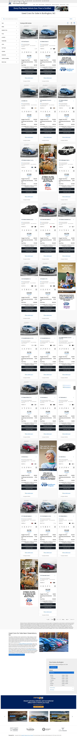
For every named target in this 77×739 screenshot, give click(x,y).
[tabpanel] (17, 716)
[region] (29, 62)
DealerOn (22, 735)
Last (67, 619)
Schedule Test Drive (29, 70)
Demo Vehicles (41, 4)
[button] (37, 32)
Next (63, 619)
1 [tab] (37, 723)
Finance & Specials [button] (55, 4)
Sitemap (26, 735)
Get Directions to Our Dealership (16, 654)
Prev (52, 619)
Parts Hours (52, 689)
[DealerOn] (11, 735)
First (48, 619)
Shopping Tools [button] (48, 4)
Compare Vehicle (26, 81)
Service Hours (52, 687)
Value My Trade (29, 73)
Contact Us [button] (53, 667)
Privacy (29, 735)
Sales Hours (52, 672)
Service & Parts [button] (62, 4)
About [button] (67, 4)
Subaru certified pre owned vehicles (25, 643)
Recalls (32, 735)
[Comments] (36, 52)
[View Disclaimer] (31, 52)
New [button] (34, 4)
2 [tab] (39, 723)
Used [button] (37, 4)
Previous (5, 716)
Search (71, 18)
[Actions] (36, 41)
